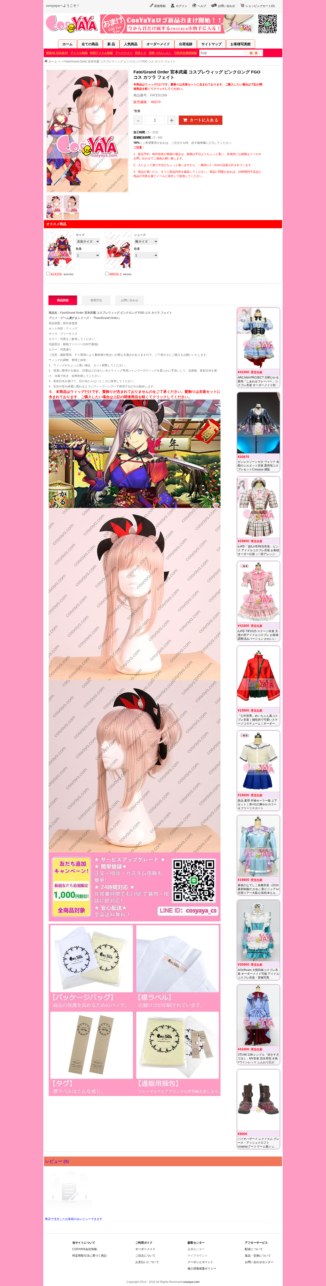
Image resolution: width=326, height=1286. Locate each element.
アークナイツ (123, 53)
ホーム (68, 44)
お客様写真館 (241, 44)
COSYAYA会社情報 (84, 1249)
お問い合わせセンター (259, 1262)
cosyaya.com (191, 1282)
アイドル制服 (79, 53)
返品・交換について (258, 1255)
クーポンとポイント (200, 1262)
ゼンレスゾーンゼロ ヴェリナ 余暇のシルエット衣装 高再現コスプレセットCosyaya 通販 (258, 465)
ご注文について (145, 1255)
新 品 (111, 44)
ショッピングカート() (260, 6)
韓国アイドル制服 (101, 53)
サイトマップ (211, 44)
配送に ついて (254, 1249)
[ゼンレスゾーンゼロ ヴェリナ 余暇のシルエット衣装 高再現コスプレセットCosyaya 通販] (258, 422)
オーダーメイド (158, 44)
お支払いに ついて (147, 1262)
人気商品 (130, 44)
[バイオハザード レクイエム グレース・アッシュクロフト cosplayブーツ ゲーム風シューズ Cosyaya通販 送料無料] (258, 1099)
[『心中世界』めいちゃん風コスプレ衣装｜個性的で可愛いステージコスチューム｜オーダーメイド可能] (258, 676)
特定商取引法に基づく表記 (89, 1255)
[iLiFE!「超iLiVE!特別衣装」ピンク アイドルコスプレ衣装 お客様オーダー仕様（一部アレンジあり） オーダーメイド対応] (258, 507)
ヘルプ (202, 6)
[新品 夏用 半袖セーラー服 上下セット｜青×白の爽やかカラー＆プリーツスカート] (258, 761)
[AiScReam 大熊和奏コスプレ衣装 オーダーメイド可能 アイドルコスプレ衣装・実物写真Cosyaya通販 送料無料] (258, 930)
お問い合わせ (226, 6)
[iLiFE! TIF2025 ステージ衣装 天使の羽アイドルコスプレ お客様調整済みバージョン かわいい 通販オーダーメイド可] (258, 591)
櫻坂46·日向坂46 (57, 53)
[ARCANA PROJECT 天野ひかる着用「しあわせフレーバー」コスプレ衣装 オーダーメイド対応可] (258, 338)
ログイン (181, 6)
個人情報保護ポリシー (202, 1268)
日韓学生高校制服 (185, 53)
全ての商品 (90, 44)
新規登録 (160, 6)
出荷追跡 (185, 44)
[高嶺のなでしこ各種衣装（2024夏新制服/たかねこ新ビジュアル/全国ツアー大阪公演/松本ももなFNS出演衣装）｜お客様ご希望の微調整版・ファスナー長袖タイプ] (258, 845)
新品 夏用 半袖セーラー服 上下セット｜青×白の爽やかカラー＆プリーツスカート (257, 804)
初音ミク (140, 53)
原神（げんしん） (160, 53)
